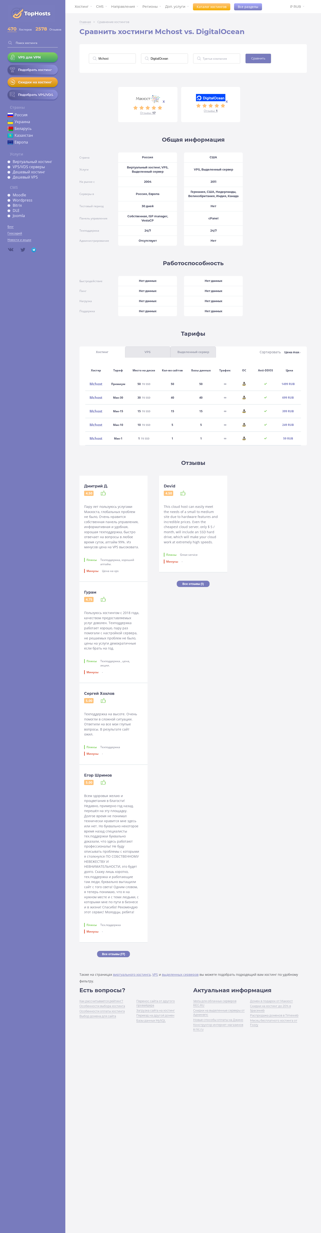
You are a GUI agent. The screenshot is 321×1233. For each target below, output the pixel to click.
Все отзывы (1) (193, 584)
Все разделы (248, 6)
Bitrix (17, 205)
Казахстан (24, 135)
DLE (16, 210)
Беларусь (23, 128)
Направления (123, 6)
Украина (22, 121)
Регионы (150, 6)
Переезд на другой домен (155, 1015)
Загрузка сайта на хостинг (155, 1010)
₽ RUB (295, 6)
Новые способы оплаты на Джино (218, 1020)
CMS (100, 6)
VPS (155, 974)
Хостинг (82, 6)
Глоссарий (15, 233)
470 (12, 29)
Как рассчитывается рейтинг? (101, 1001)
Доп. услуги (175, 6)
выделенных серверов (180, 974)
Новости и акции (19, 240)
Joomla (19, 215)
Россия (21, 114)
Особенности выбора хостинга (102, 1006)
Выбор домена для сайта (97, 1016)
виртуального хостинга (132, 974)
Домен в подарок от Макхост (271, 1001)
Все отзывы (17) (113, 954)
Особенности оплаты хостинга (102, 1011)
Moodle (19, 195)
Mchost (96, 384)
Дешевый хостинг (29, 172)
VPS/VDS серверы (29, 166)
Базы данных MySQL (151, 1020)
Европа (21, 142)
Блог (11, 227)
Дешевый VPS (25, 177)
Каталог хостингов (212, 6)
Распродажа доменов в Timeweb (274, 1015)
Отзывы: (148, 113)
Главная (85, 22)
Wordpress (22, 200)
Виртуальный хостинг (32, 161)
